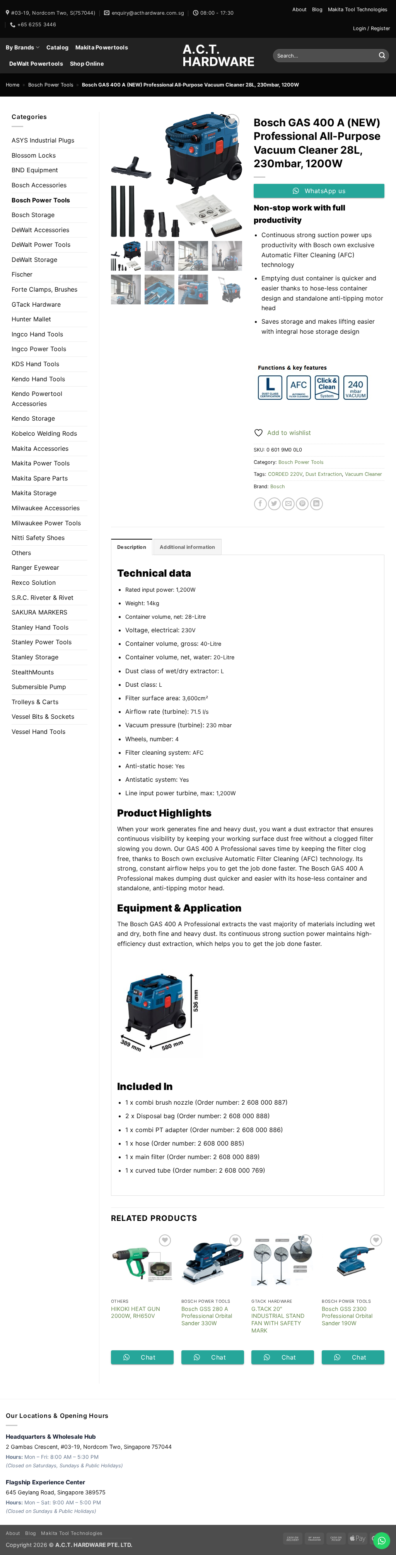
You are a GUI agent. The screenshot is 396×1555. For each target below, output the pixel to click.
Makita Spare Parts (40, 478)
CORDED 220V (285, 474)
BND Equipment (35, 170)
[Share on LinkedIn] (316, 503)
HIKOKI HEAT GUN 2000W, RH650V (135, 1312)
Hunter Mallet (31, 319)
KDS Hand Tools (35, 364)
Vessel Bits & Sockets (43, 716)
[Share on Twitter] (274, 503)
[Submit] (382, 55)
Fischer (22, 274)
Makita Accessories (40, 448)
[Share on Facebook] (260, 503)
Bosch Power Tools (50, 85)
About (299, 9)
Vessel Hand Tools (38, 731)
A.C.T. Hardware (198, 55)
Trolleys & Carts (35, 702)
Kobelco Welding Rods (44, 433)
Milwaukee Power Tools (46, 523)
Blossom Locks (34, 155)
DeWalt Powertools (36, 63)
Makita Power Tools (41, 463)
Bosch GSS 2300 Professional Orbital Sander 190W (347, 1315)
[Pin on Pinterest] (302, 503)
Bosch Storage (33, 215)
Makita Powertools (101, 47)
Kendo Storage (33, 418)
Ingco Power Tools (39, 349)
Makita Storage (34, 493)
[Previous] (111, 1301)
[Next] (384, 1301)
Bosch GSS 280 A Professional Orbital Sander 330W (206, 1315)
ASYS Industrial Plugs (43, 140)
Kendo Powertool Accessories (37, 398)
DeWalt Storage (34, 259)
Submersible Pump (39, 687)
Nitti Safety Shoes (38, 538)
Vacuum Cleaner (363, 474)
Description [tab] (131, 547)
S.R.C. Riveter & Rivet (42, 597)
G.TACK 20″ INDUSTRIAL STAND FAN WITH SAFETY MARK (277, 1319)
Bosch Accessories (39, 185)
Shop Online (87, 63)
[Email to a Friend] (288, 503)
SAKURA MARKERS (39, 612)
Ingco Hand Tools (37, 334)
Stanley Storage (35, 657)
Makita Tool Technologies (357, 9)
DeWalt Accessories (40, 230)
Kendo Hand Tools (38, 379)
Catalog (57, 47)
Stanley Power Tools (42, 642)
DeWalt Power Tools (41, 244)
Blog (317, 9)
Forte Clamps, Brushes (44, 289)
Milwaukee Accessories (46, 508)
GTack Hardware (36, 304)
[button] (371, 28)
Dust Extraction (324, 474)
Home (12, 85)
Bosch (277, 486)
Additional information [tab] (187, 547)
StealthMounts (33, 672)
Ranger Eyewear (35, 567)
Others (21, 553)
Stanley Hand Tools (40, 627)
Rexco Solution (34, 582)
